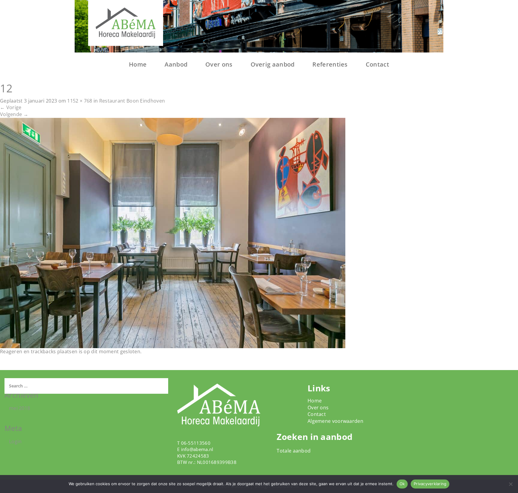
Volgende (14, 114)
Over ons (218, 64)
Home (138, 64)
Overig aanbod (273, 64)
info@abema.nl (197, 449)
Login (15, 441)
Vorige (10, 107)
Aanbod (176, 64)
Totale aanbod (294, 450)
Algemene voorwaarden (335, 421)
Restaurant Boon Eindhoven (132, 100)
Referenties (329, 64)
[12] (172, 232)
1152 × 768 (79, 100)
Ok (402, 483)
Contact (377, 64)
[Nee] (511, 484)
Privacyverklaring (430, 483)
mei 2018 (19, 408)
